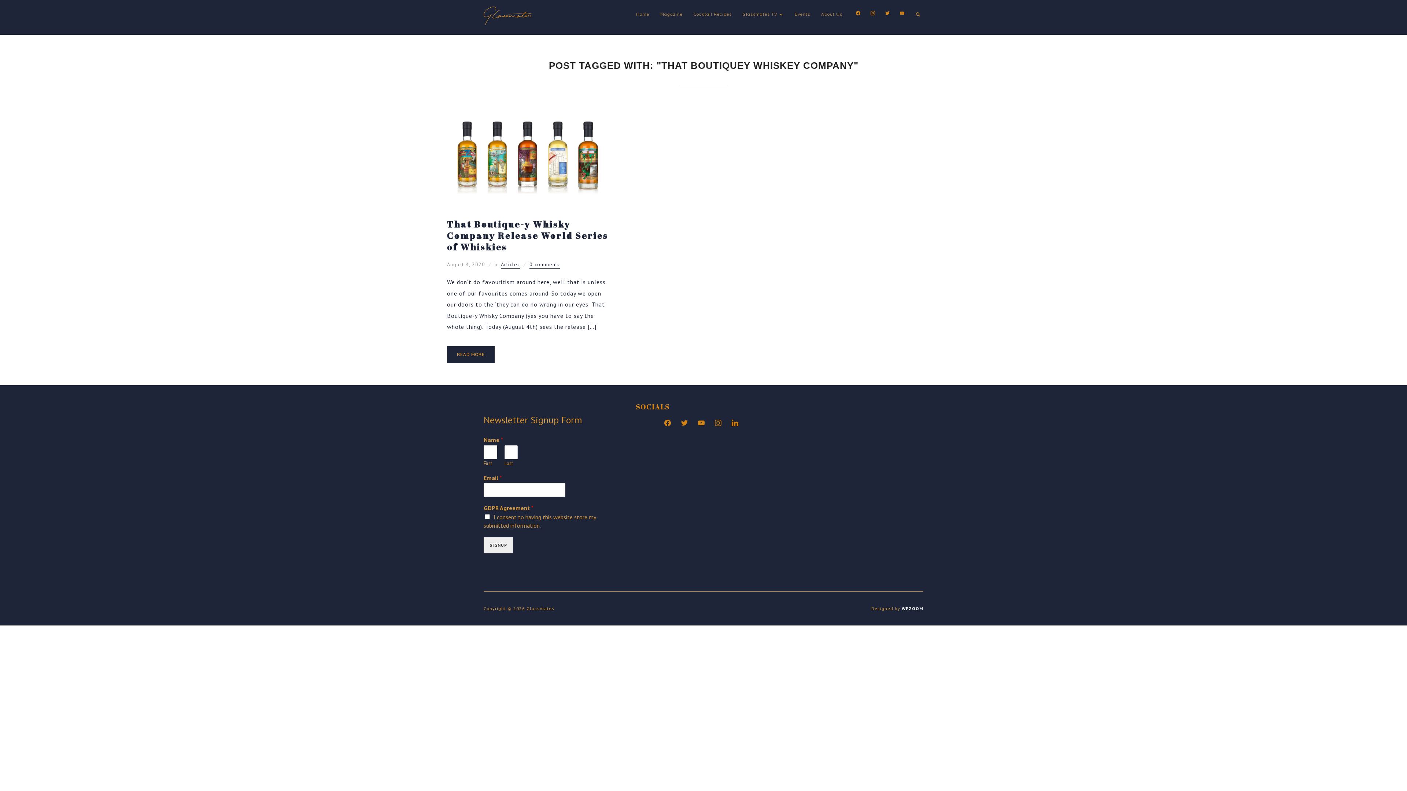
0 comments (544, 264)
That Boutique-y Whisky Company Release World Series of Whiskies (527, 235)
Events (802, 14)
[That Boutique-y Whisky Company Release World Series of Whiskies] (528, 108)
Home (642, 14)
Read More (471, 354)
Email (493, 478)
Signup (498, 545)
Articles (510, 264)
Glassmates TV (760, 14)
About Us (831, 14)
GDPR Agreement (508, 508)
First (488, 464)
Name (493, 439)
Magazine (671, 14)
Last (509, 464)
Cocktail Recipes (713, 14)
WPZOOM (912, 608)
